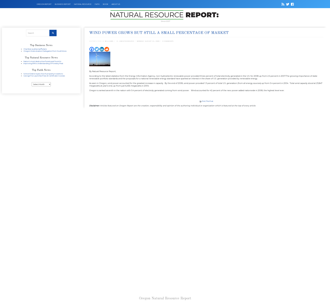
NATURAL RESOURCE (82, 4)
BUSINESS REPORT (63, 4)
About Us (116, 4)
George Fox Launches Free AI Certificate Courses (44, 76)
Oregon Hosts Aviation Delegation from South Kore (45, 51)
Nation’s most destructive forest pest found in (42, 61)
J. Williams (108, 41)
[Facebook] (91, 49)
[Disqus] (206, 144)
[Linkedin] (102, 49)
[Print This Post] (200, 101)
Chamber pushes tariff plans (35, 49)
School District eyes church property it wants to (43, 74)
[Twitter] (96, 49)
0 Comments (168, 41)
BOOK (105, 4)
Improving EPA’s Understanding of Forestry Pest (43, 63)
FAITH (97, 4)
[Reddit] (107, 49)
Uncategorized (126, 41)
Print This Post (207, 101)
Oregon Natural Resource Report (165, 298)
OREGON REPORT (44, 4)
